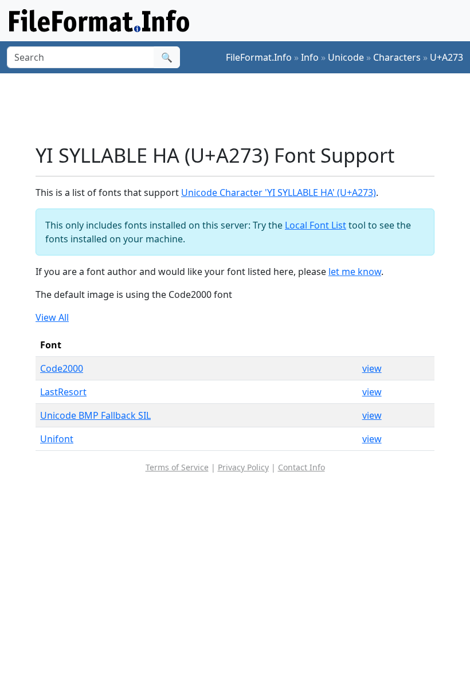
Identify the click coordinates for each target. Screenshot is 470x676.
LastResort (63, 392)
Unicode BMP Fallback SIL (95, 415)
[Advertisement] (244, 108)
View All (52, 317)
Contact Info (301, 467)
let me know (354, 271)
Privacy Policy (243, 467)
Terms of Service (177, 467)
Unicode (346, 57)
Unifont (56, 439)
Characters (397, 57)
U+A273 (446, 57)
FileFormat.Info (259, 57)
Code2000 (61, 368)
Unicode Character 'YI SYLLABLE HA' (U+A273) (278, 192)
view (372, 368)
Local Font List (315, 225)
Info (310, 57)
